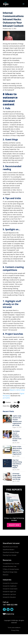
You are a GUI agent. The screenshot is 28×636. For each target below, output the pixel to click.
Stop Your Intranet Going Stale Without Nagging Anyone (17, 463)
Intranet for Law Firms (9, 594)
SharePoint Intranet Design (11, 552)
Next (15, 402)
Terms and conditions (14, 627)
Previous (8, 402)
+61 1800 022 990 (10, 604)
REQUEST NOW (14, 525)
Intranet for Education (9, 597)
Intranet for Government (10, 589)
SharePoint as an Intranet (10, 547)
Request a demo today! (17, 390)
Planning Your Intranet (9, 555)
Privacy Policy (15, 630)
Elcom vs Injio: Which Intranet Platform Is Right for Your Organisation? (17, 450)
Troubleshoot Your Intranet (11, 563)
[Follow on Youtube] (11, 609)
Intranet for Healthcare (9, 586)
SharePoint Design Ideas (10, 572)
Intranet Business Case (9, 566)
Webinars (5, 575)
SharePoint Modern (8, 549)
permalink (6, 398)
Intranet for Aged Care (9, 591)
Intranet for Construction (10, 583)
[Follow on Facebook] (4, 609)
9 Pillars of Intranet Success (11, 569)
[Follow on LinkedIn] (8, 609)
